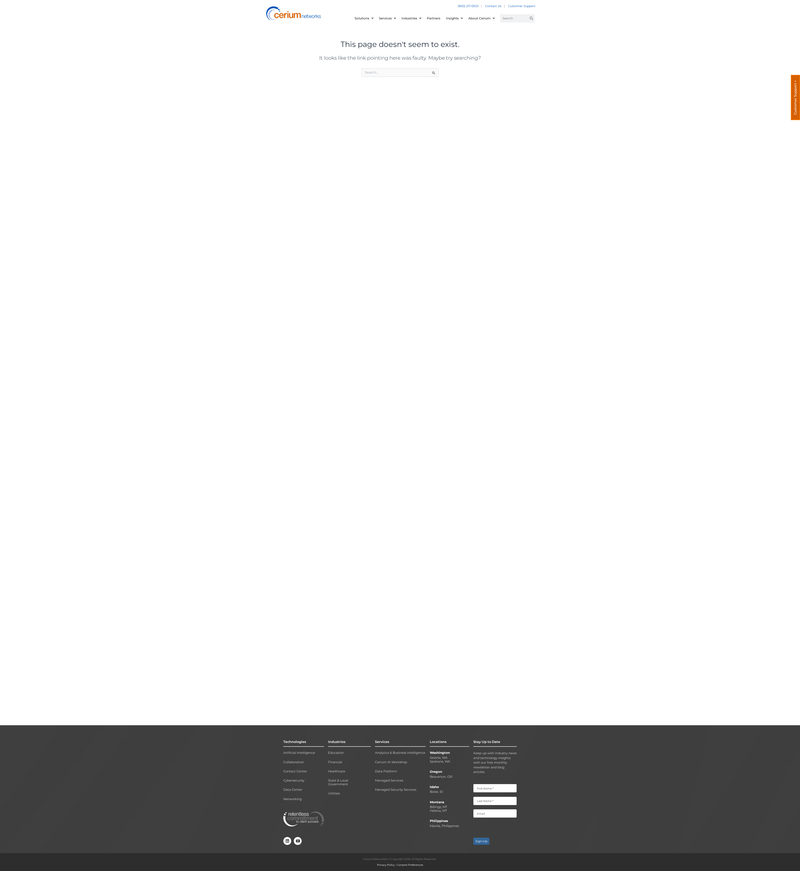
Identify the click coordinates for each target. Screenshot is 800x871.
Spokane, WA (440, 761)
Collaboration (293, 762)
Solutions (362, 18)
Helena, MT (438, 811)
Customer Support (521, 6)
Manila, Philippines (444, 826)
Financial (335, 762)
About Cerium (479, 18)
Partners (433, 18)
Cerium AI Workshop (391, 762)
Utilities (334, 793)
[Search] (531, 18)
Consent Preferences (410, 864)
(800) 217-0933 (468, 6)
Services (385, 18)
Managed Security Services (395, 790)
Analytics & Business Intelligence (400, 753)
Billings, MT (438, 807)
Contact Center (295, 771)
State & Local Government (338, 782)
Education (336, 753)
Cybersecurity (293, 780)
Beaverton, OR (441, 777)
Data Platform (386, 771)
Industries (409, 18)
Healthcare (336, 771)
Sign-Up (481, 841)
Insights (452, 18)
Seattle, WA (439, 758)
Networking (292, 799)
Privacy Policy (386, 864)
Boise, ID (436, 792)
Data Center (292, 790)
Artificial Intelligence (299, 753)
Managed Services (389, 780)
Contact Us (493, 6)
